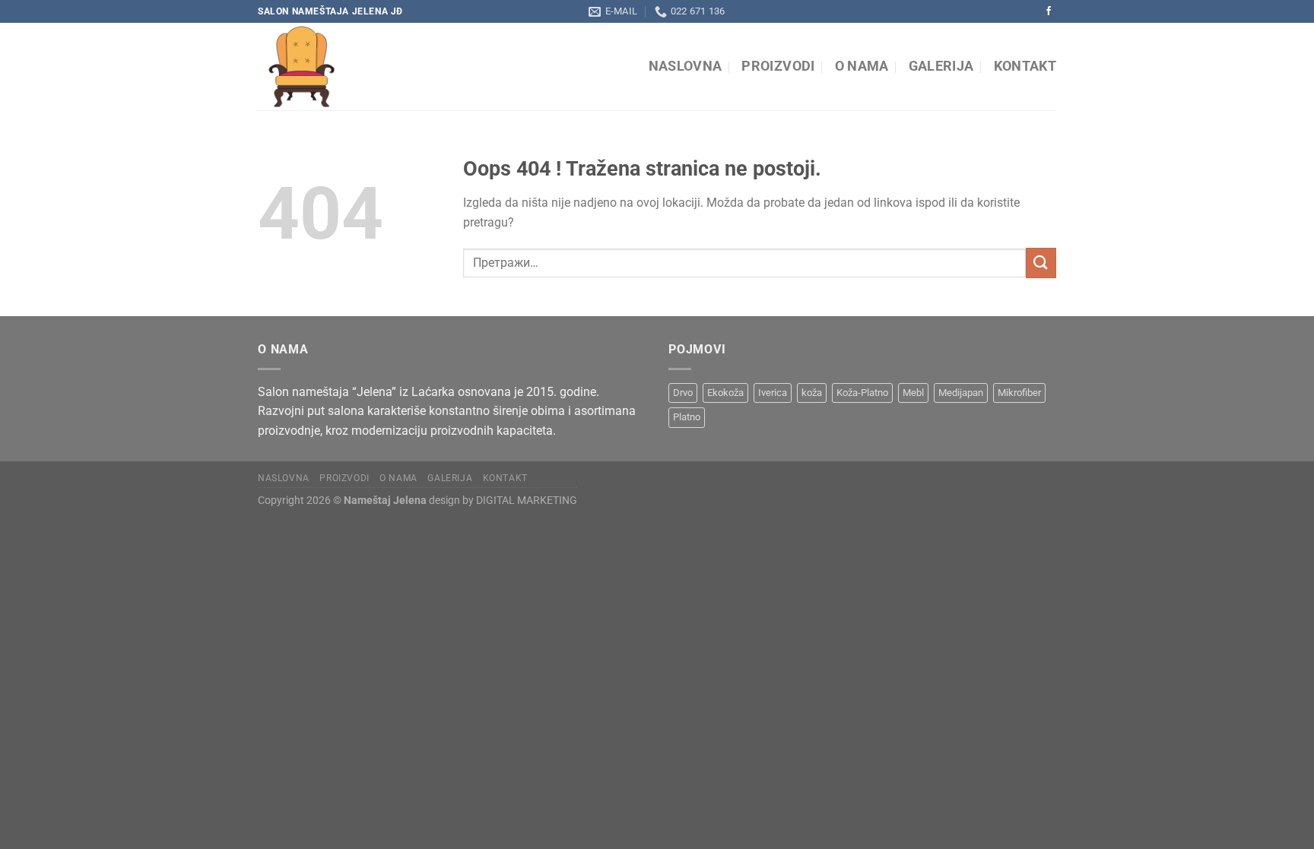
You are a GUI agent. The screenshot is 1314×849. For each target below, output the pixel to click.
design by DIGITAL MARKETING (502, 500)
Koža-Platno (862, 392)
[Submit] (1041, 262)
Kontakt (1025, 66)
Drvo (683, 392)
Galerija (941, 66)
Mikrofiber (1019, 392)
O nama (862, 66)
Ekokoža (725, 392)
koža (811, 392)
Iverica (772, 392)
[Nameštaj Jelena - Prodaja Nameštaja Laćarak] (397, 66)
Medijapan (960, 392)
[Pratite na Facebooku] (1048, 11)
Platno (686, 417)
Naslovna (685, 66)
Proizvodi (777, 66)
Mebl (913, 392)
